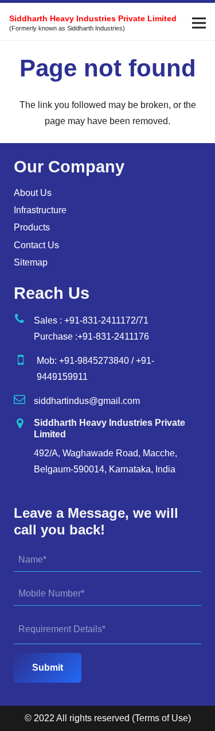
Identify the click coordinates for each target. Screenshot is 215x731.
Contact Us (36, 245)
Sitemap (31, 262)
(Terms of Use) (161, 718)
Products (32, 227)
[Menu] (199, 23)
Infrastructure (40, 210)
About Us (33, 193)
